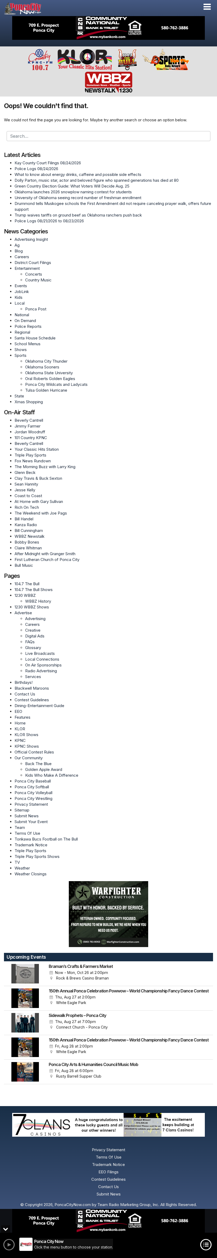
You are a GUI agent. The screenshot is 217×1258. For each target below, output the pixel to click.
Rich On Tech (27, 507)
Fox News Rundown (33, 460)
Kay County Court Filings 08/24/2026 (48, 162)
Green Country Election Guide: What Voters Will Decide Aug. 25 (72, 186)
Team (20, 827)
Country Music (38, 279)
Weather (22, 868)
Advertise (23, 612)
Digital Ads (34, 635)
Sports (20, 355)
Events (21, 285)
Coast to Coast (28, 495)
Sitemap (22, 810)
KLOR (20, 728)
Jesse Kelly (25, 489)
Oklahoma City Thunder (46, 361)
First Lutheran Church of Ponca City (47, 559)
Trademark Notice (31, 844)
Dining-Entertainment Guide (39, 705)
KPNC (20, 740)
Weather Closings (31, 873)
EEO (18, 711)
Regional (22, 332)
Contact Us (25, 694)
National (22, 314)
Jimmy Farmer (27, 426)
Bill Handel (24, 518)
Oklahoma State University (49, 372)
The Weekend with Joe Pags (41, 513)
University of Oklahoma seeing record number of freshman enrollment (78, 197)
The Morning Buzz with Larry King (45, 466)
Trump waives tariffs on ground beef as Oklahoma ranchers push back (78, 215)
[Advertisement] (108, 28)
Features (22, 717)
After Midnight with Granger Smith (45, 553)
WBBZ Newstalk (29, 536)
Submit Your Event (31, 821)
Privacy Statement (31, 804)
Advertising (35, 618)
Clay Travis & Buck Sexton (38, 478)
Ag (17, 245)
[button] (207, 7)
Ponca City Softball (32, 786)
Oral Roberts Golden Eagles (50, 378)
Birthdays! (24, 682)
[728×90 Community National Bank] (108, 1221)
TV (17, 862)
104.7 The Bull (27, 583)
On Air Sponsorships (43, 665)
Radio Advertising (41, 670)
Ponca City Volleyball (33, 792)
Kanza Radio (26, 524)
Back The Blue (38, 763)
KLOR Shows (26, 734)
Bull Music (24, 565)
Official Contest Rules (34, 752)
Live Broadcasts (40, 653)
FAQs (30, 641)
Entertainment (27, 268)
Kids (18, 297)
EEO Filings (108, 1171)
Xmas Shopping (29, 401)
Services (33, 676)
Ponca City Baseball (33, 781)
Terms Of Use (27, 833)
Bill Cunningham (29, 530)
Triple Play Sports (30, 455)
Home (20, 723)
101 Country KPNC (31, 437)
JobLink (22, 291)
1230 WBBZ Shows (32, 606)
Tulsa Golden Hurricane (46, 390)
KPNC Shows (27, 746)
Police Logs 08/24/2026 (36, 168)
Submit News (27, 815)
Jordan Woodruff (30, 431)
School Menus (27, 343)
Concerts (33, 274)
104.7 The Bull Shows (34, 589)
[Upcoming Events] (25, 973)
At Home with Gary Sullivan (39, 501)
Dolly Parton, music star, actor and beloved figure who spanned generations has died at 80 (97, 180)
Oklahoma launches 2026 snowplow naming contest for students (73, 191)
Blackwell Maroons (32, 688)
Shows (21, 349)
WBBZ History (38, 601)
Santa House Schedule (35, 337)
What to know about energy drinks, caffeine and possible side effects (78, 174)
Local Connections (42, 659)
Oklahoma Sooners (42, 366)
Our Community (29, 757)
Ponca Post (35, 308)
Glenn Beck (25, 472)
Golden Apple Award (43, 769)
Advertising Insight (31, 239)
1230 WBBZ (25, 595)
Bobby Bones (27, 542)
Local (20, 303)
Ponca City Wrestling (33, 798)
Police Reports (28, 326)
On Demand (25, 320)
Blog (19, 250)
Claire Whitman (28, 547)
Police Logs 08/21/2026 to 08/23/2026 (49, 220)
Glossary (33, 647)
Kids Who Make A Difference (51, 775)
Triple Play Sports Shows (37, 856)
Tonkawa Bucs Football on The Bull (46, 839)
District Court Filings (33, 262)
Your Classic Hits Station (37, 449)
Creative (32, 630)
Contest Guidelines (32, 699)
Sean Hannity (26, 484)
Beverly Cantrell (29, 420)
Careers (22, 256)
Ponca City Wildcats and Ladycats (56, 384)
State (19, 395)
